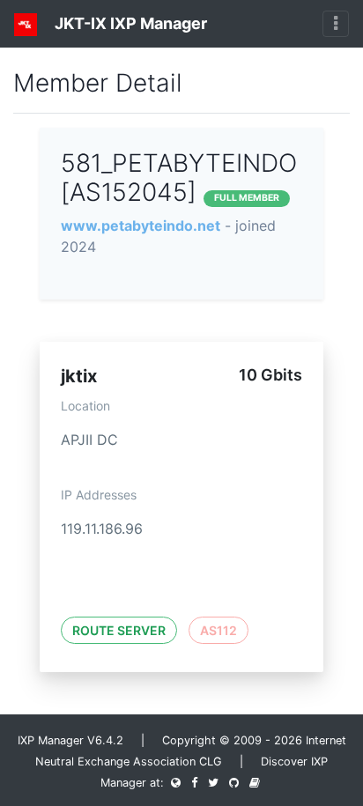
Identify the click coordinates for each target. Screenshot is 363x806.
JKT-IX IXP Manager (129, 23)
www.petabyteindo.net (140, 225)
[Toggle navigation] (335, 24)
